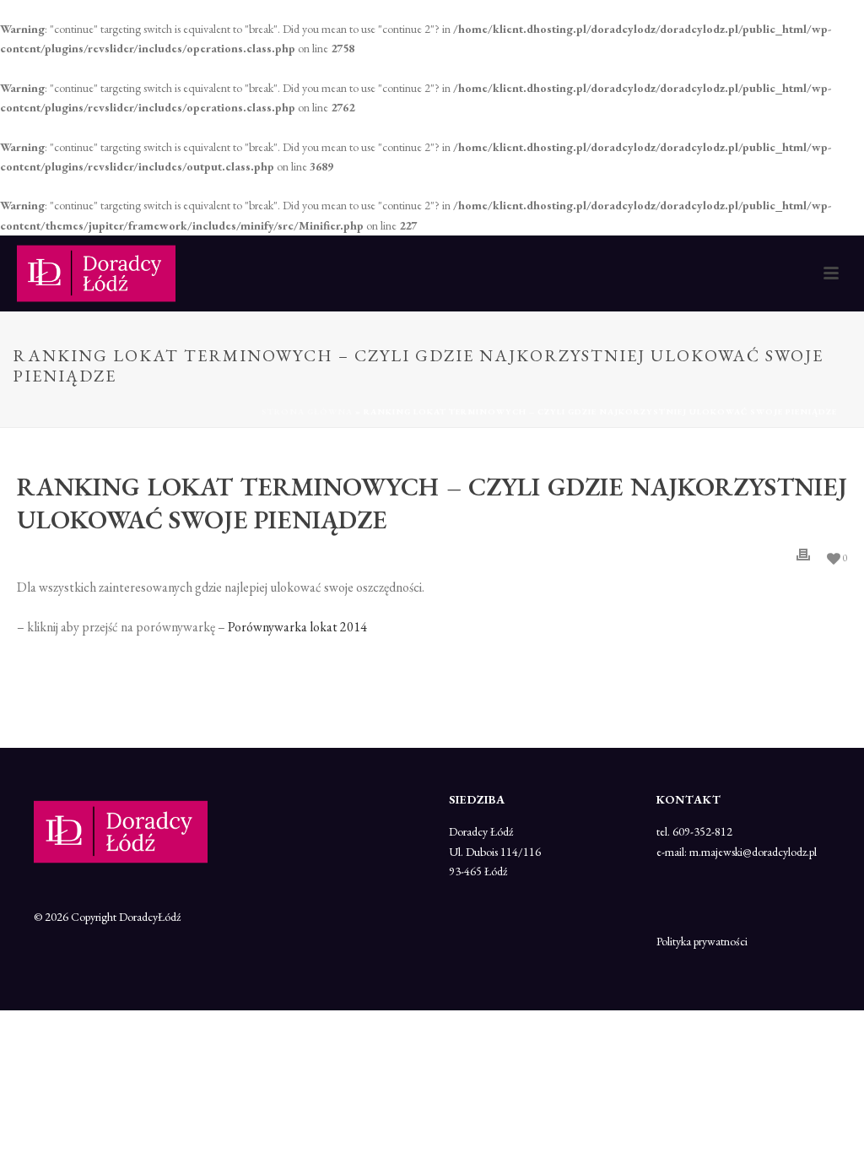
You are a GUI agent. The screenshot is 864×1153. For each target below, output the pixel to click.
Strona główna (307, 411)
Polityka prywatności (702, 941)
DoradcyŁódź (150, 916)
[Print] (803, 554)
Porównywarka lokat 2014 (297, 627)
